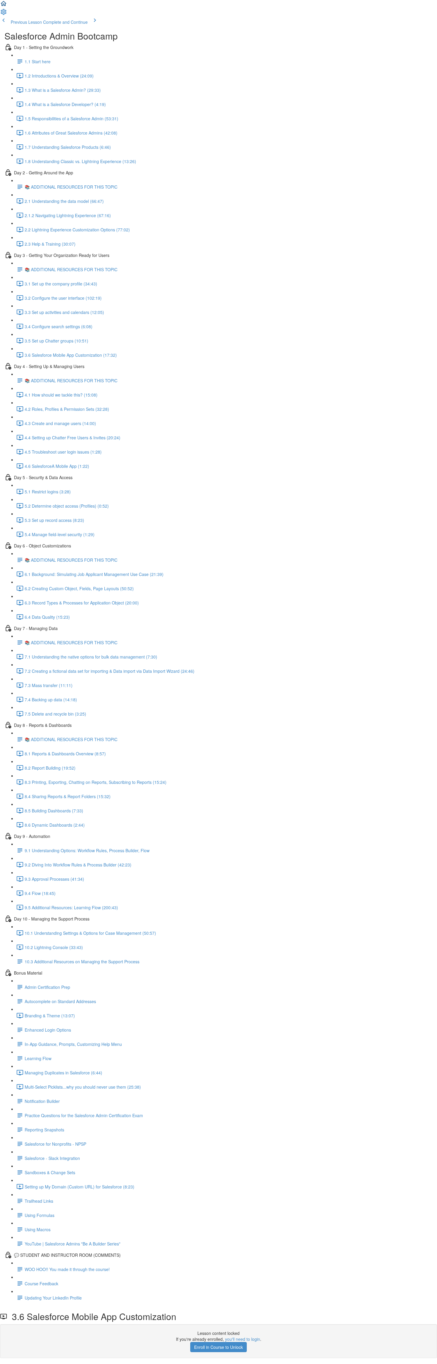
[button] (3, 5)
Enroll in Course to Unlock (218, 1347)
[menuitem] (3, 14)
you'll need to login (242, 1339)
